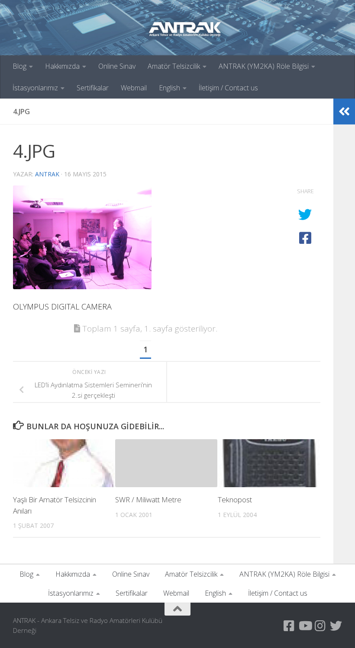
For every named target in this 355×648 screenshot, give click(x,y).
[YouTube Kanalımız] (305, 626)
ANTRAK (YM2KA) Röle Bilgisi (264, 66)
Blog (19, 66)
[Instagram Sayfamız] (320, 626)
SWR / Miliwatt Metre (148, 499)
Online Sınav (117, 66)
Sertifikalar (93, 88)
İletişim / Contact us (228, 88)
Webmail (134, 88)
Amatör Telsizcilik (174, 66)
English (169, 88)
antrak (47, 174)
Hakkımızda (62, 66)
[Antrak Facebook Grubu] (289, 626)
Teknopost (235, 499)
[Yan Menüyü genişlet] (344, 111)
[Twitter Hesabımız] (336, 626)
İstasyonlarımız (35, 88)
